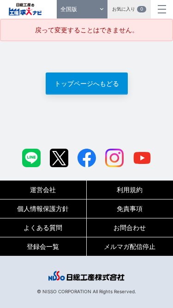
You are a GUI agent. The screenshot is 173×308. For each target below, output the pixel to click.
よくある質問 (43, 227)
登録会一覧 (43, 246)
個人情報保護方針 (43, 208)
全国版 (68, 9)
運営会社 (43, 189)
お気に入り (127, 9)
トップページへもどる (86, 83)
